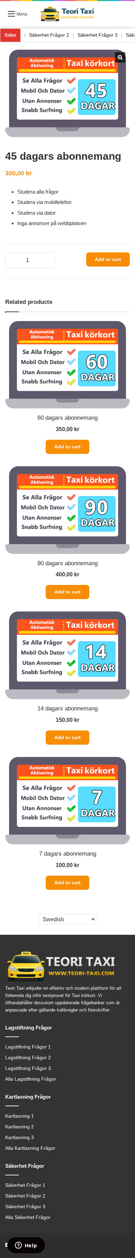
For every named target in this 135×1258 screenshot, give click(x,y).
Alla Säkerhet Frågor (28, 1217)
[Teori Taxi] (67, 14)
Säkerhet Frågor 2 (59, 35)
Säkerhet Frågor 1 (25, 1185)
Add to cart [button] (67, 446)
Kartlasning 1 (19, 1116)
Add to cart (108, 259)
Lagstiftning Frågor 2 (28, 1057)
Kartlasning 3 (19, 1137)
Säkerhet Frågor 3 (108, 35)
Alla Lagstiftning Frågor (30, 1079)
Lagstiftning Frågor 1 (28, 1047)
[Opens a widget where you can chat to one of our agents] (26, 1246)
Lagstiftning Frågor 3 (28, 1068)
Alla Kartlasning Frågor (30, 1148)
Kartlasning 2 (19, 1126)
